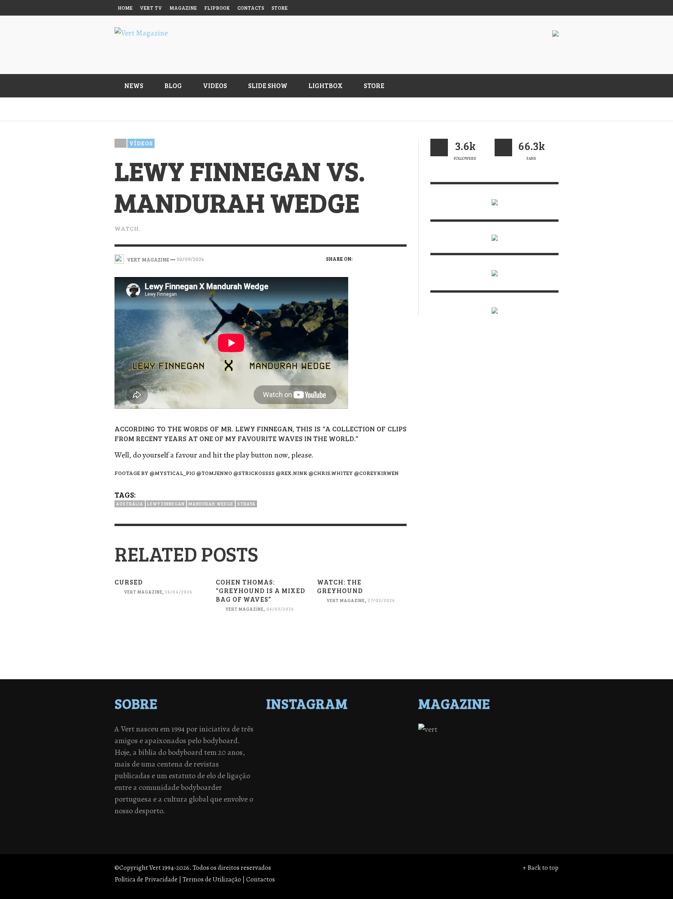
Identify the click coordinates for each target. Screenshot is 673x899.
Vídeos (141, 143)
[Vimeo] (520, 8)
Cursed (129, 582)
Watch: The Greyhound (340, 586)
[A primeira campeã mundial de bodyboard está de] (353, 730)
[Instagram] (490, 8)
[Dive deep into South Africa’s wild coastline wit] (320, 771)
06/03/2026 (280, 609)
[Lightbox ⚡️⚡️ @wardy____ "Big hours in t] (320, 761)
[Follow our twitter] (439, 147)
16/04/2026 (178, 592)
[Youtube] (534, 8)
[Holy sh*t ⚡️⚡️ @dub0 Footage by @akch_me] (285, 730)
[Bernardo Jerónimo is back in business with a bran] (285, 740)
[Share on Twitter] (374, 258)
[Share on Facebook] (361, 258)
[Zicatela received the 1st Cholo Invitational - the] (388, 740)
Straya (246, 504)
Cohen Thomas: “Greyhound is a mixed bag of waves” (260, 591)
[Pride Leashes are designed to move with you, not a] (353, 771)
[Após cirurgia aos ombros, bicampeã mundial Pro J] (353, 740)
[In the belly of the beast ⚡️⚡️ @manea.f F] (353, 750)
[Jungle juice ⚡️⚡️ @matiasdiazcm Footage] (388, 761)
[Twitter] (505, 8)
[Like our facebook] (503, 147)
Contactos (260, 879)
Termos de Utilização (212, 879)
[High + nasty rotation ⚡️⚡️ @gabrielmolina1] (285, 761)
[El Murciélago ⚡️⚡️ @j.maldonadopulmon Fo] (285, 750)
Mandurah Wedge (211, 504)
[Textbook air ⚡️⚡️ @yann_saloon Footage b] (388, 730)
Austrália (129, 504)
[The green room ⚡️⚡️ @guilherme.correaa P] (320, 750)
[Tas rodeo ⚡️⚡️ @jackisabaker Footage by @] (285, 771)
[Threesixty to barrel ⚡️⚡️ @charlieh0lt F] (388, 771)
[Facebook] (475, 8)
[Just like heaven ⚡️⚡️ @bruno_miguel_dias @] (353, 761)
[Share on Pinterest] (401, 258)
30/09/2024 (190, 259)
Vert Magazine (143, 592)
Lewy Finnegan (166, 504)
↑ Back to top (540, 867)
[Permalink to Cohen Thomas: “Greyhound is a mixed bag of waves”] (260, 642)
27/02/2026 (381, 600)
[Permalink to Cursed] (159, 625)
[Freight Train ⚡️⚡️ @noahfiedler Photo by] (388, 750)
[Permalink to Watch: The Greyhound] (362, 633)
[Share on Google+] (387, 258)
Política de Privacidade (146, 879)
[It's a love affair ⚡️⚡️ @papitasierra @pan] (320, 730)
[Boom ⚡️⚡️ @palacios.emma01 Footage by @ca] (320, 740)
